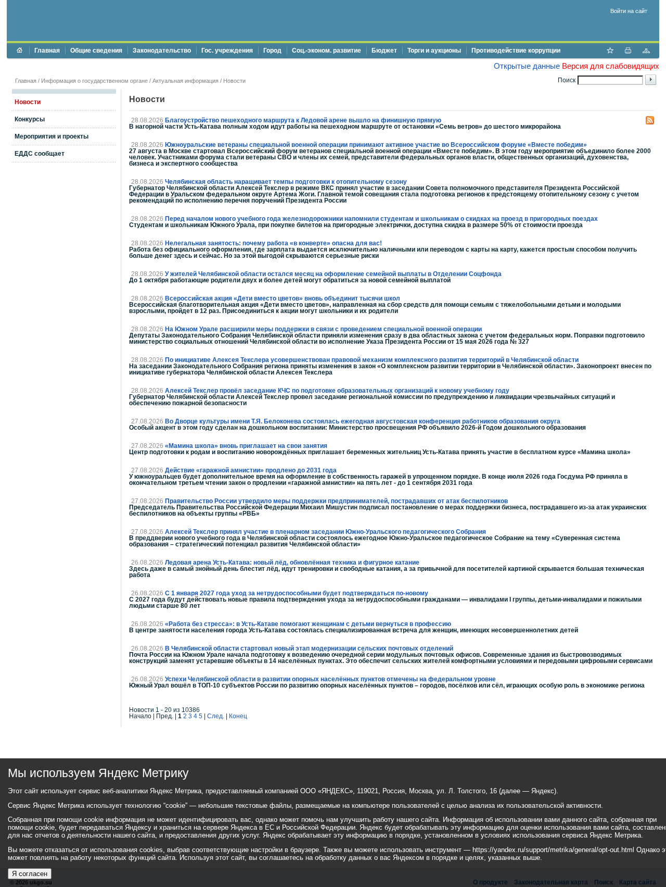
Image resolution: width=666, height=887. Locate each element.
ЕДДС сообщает (40, 153)
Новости (234, 81)
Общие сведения (96, 50)
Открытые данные (527, 65)
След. (215, 716)
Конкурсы (30, 119)
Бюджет (384, 50)
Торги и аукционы (434, 50)
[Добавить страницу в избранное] (610, 51)
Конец (238, 716)
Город (272, 50)
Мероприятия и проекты (51, 136)
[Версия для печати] (628, 51)
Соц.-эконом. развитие (326, 50)
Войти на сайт (628, 11)
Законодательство (162, 50)
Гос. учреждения (227, 50)
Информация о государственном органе (94, 81)
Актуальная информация (185, 81)
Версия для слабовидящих (610, 65)
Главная (47, 50)
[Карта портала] (646, 51)
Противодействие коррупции (515, 50)
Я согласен (29, 874)
